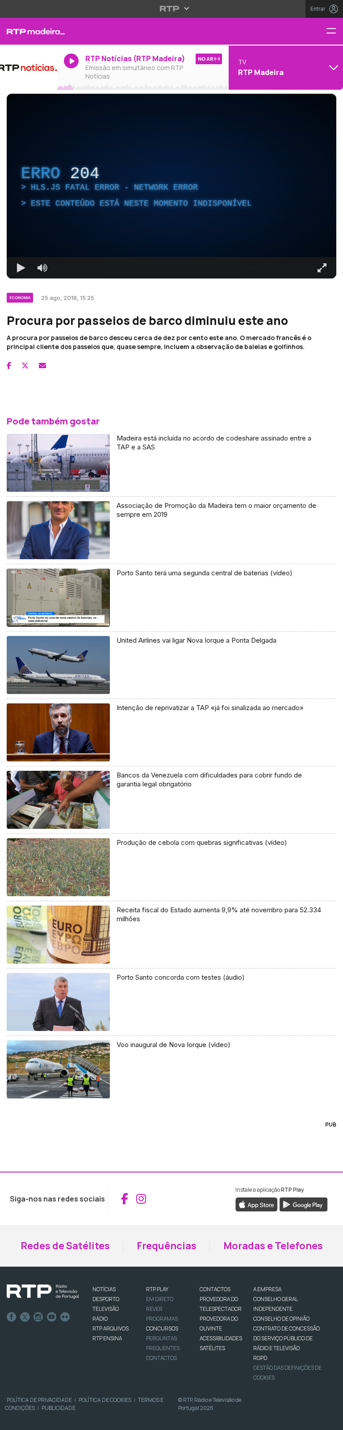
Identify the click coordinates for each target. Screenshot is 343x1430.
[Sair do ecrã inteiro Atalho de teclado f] (328, 1419)
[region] (171, 715)
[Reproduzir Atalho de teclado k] (14, 1419)
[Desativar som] (35, 1419)
